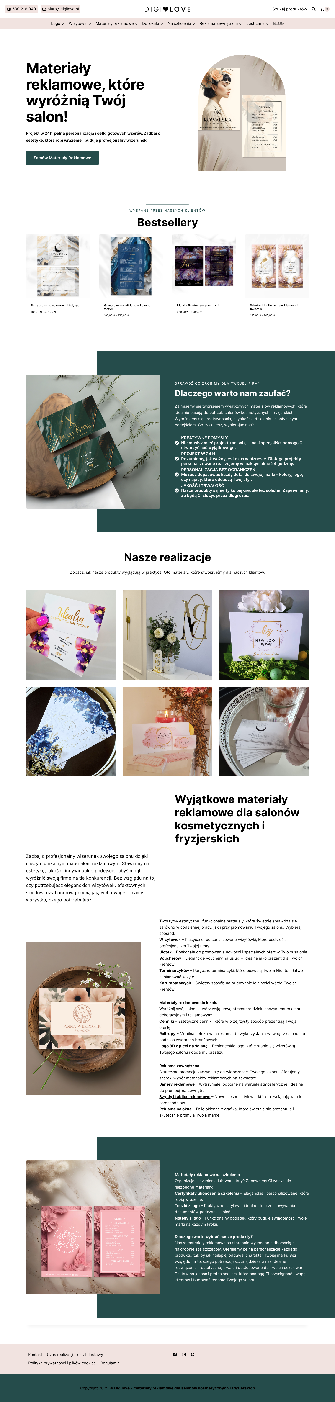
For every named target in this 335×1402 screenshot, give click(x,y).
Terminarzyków (174, 970)
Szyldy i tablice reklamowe (184, 1096)
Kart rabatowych (175, 983)
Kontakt (35, 1355)
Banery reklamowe (177, 1084)
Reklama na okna (175, 1109)
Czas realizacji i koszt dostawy (75, 1355)
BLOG (278, 23)
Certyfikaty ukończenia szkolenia (207, 1193)
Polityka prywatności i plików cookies (62, 1363)
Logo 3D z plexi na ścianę (183, 1046)
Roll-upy (167, 1033)
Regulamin (110, 1363)
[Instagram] (184, 1354)
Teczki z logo (187, 1205)
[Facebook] (175, 1354)
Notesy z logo (188, 1218)
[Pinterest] (192, 1354)
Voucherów (170, 958)
